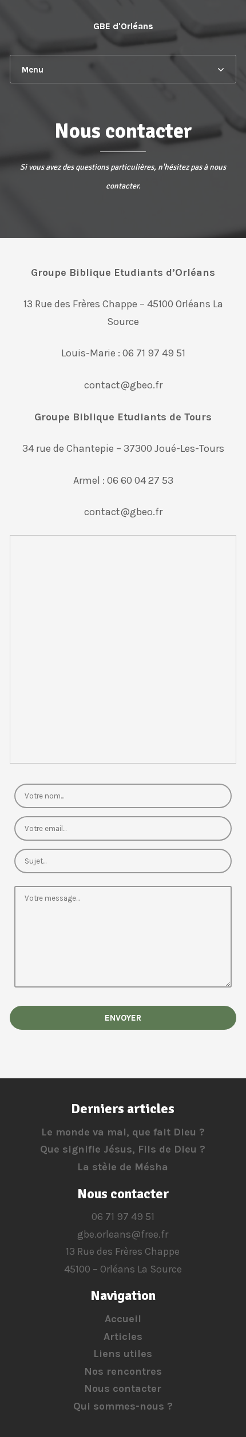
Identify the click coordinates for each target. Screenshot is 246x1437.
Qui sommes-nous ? (123, 1406)
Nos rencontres (123, 1371)
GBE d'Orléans (123, 26)
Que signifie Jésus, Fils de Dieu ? (122, 1149)
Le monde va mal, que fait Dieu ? (123, 1132)
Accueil (123, 1318)
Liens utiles (122, 1353)
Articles (123, 1336)
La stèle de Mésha (122, 1167)
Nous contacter (122, 1388)
